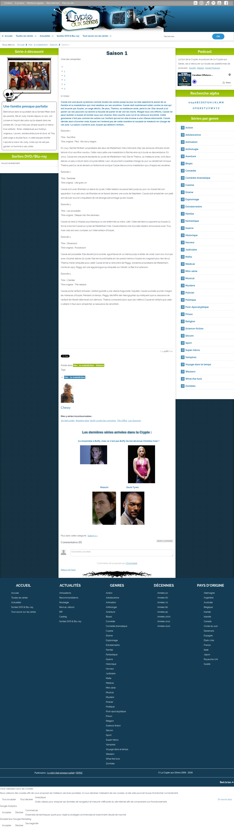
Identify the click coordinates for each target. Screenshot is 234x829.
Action (109, 593)
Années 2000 (163, 616)
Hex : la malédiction (74, 377)
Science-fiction (113, 725)
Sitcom (109, 730)
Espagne (208, 635)
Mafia (108, 678)
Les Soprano (134, 420)
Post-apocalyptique (116, 711)
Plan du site (68, 3)
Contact (8, 3)
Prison (109, 716)
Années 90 (162, 612)
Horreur (110, 668)
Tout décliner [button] (26, 799)
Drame (109, 635)
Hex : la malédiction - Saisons (88, 365)
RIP (61, 612)
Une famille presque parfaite (25, 106)
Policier (109, 702)
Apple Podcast (212, 68)
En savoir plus (225, 799)
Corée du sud (210, 626)
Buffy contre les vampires (103, 420)
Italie (206, 650)
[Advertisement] (117, 327)
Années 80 (162, 607)
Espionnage (112, 640)
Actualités (16, 602)
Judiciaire (110, 673)
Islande (207, 616)
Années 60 (162, 597)
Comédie (110, 621)
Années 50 (162, 593)
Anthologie (111, 607)
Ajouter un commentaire (164, 541)
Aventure (110, 612)
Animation (111, 602)
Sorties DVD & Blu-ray (22, 607)
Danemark (209, 631)
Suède (207, 664)
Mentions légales (35, 3)
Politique (110, 706)
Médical (110, 683)
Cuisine (109, 631)
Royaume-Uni (211, 659)
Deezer (200, 68)
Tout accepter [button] (9, 799)
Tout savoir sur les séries (23, 612)
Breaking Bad (82, 420)
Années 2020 (163, 626)
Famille (109, 650)
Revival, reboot (66, 607)
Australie (208, 602)
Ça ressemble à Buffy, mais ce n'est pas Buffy (101, 441)
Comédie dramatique (116, 626)
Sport (108, 735)
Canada (208, 621)
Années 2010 (163, 621)
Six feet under (67, 420)
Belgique (208, 607)
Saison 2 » (93, 535)
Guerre (109, 659)
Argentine (208, 597)
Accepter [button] (6, 812)
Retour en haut (68, 570)
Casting (63, 616)
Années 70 (162, 602)
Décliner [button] (19, 812)
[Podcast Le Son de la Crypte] (214, 3)
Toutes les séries (19, 597)
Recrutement (52, 3)
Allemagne (209, 593)
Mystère (110, 697)
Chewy (66, 407)
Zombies (110, 763)
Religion (110, 721)
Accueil (15, 593)
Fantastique (111, 654)
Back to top (225, 782)
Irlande (207, 612)
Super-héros (112, 740)
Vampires (110, 744)
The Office (122, 420)
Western (110, 754)
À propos (19, 3)
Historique (111, 664)
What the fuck (113, 759)
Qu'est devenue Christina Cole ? (142, 441)
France (207, 645)
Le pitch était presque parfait (60, 773)
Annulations (65, 593)
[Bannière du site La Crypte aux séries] (117, 19)
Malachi (104, 487)
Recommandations (68, 597)
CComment (131, 563)
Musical (110, 692)
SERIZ (79, 773)
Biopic (109, 616)
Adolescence (112, 597)
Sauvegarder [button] (32, 823)
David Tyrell (132, 487)
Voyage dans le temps (117, 749)
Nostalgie (64, 602)
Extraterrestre (113, 645)
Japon (207, 654)
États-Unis (209, 640)
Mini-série (111, 687)
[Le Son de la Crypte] (219, 3)
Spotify (192, 68)
